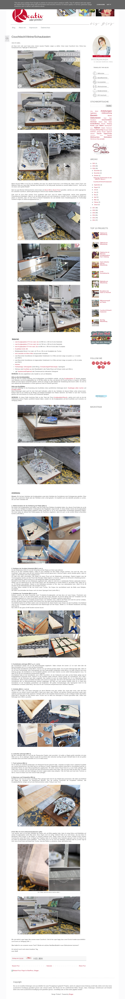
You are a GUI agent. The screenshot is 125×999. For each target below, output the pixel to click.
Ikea (105, 122)
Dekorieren (95, 118)
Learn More (101, 4)
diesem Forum (57, 190)
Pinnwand (93, 130)
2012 (94, 220)
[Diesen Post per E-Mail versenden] (34, 958)
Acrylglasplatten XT (69, 378)
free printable (100, 139)
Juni (95, 192)
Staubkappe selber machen (76, 388)
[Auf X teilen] (38, 958)
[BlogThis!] (36, 958)
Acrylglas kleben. (16, 389)
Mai (95, 194)
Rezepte (106, 130)
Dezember (97, 170)
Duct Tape (108, 118)
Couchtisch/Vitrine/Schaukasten (102, 181)
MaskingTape (108, 125)
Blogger (71, 994)
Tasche (99, 133)
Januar (96, 204)
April (95, 197)
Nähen (97, 128)
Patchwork (109, 128)
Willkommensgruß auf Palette (105, 301)
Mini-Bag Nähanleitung (103, 320)
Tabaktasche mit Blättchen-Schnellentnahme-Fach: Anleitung (105, 255)
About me (22, 28)
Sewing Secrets (101, 131)
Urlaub (101, 135)
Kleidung (109, 123)
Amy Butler (94, 111)
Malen (101, 125)
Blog (13, 28)
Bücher (110, 115)
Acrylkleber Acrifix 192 (21, 349)
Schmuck (93, 131)
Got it (109, 4)
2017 (94, 207)
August (96, 187)
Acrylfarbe (26, 369)
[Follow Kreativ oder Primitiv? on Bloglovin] (101, 397)
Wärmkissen (93, 139)
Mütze (91, 128)
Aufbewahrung (107, 113)
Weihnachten (95, 137)
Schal (110, 130)
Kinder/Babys (95, 123)
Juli (95, 189)
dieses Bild (48, 190)
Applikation (93, 113)
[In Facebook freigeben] (40, 958)
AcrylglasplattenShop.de (60, 397)
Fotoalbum (93, 120)
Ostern (103, 128)
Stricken (92, 133)
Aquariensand (22, 371)
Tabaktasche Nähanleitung (103, 233)
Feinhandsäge (19, 366)
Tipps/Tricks (108, 133)
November (97, 173)
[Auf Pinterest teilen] (42, 958)
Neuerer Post (15, 966)
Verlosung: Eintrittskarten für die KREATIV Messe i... (102, 178)
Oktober (96, 175)
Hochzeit (93, 122)
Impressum (33, 28)
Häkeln (100, 121)
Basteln (93, 115)
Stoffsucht (109, 131)
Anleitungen (106, 111)
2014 (94, 215)
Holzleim (17, 364)
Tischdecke (92, 135)
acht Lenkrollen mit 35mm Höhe (24, 353)
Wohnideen (108, 137)
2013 (94, 217)
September (97, 185)
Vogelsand (29, 371)
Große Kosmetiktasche (104, 272)
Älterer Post (82, 966)
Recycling (99, 130)
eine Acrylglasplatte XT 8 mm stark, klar (26, 346)
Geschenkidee (107, 120)
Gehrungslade (28, 366)
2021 (94, 163)
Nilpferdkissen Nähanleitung (104, 282)
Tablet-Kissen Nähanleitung (104, 243)
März (95, 199)
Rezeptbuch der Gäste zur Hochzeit (105, 291)
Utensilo (109, 135)
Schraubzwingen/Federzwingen (49, 366)
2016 (94, 210)
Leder (96, 125)
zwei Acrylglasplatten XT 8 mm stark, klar (27, 342)
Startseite (49, 966)
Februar (96, 202)
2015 (94, 212)
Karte (110, 122)
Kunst (92, 125)
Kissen (103, 123)
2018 (94, 168)
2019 (94, 166)
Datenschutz (45, 28)
